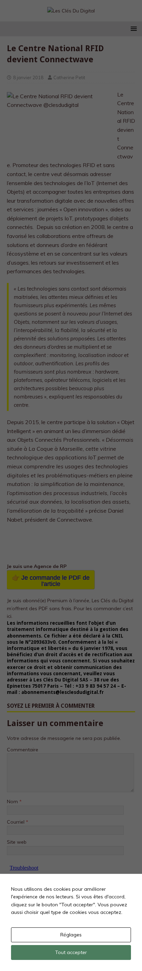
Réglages (71, 935)
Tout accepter (71, 952)
